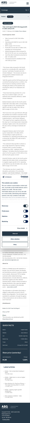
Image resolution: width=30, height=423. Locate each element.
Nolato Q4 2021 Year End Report (11, 308)
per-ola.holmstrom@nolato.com (10, 260)
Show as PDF (5, 312)
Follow (11, 16)
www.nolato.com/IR (12, 287)
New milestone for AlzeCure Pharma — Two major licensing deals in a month (15, 384)
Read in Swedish (8, 23)
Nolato (17, 31)
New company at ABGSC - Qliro (13, 396)
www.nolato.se (24, 332)
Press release (22, 31)
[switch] (25, 211)
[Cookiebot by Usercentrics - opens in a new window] (21, 177)
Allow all (15, 233)
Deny (15, 244)
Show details (21, 228)
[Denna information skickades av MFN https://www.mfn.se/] (4, 315)
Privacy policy (6, 419)
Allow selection (15, 239)
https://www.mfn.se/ (7, 319)
